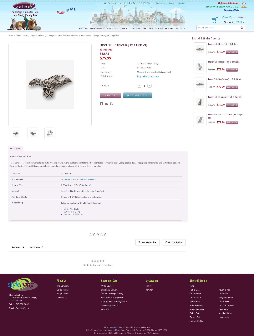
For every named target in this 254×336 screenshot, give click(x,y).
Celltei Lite (223, 293)
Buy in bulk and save (148, 76)
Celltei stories (62, 290)
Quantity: (105, 85)
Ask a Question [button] (149, 242)
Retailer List (106, 309)
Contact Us (61, 297)
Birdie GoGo (195, 297)
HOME (150, 28)
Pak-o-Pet (194, 313)
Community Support (110, 305)
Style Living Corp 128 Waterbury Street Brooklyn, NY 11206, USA (23, 298)
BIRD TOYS (83, 28)
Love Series (223, 309)
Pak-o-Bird (194, 290)
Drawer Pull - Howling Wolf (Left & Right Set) (225, 96)
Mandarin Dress (225, 313)
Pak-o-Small (195, 301)
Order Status (106, 286)
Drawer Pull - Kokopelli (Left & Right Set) (223, 61)
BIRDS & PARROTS (97, 28)
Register (181, 3)
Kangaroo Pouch (226, 297)
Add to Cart (232, 52)
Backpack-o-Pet (197, 309)
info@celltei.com (114, 3)
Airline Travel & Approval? (112, 297)
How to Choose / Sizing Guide (114, 301)
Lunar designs (224, 317)
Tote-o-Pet (195, 317)
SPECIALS (159, 28)
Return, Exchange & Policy (112, 293)
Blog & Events (62, 293)
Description (15, 148)
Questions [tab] (35, 247)
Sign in (171, 3)
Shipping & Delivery (109, 290)
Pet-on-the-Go (196, 321)
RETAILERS (169, 28)
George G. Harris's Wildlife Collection (80, 179)
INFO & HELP (180, 28)
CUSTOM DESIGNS (139, 28)
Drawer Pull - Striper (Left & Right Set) (222, 43)
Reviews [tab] (16, 247)
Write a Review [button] (175, 242)
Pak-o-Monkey (196, 305)
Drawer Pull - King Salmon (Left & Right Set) (225, 79)
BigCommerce (153, 333)
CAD (233, 22)
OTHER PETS (125, 28)
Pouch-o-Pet (224, 290)
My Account (160, 3)
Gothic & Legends (226, 305)
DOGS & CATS (112, 28)
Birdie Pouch (195, 293)
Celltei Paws (224, 301)
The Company (63, 286)
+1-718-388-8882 (144, 3)
